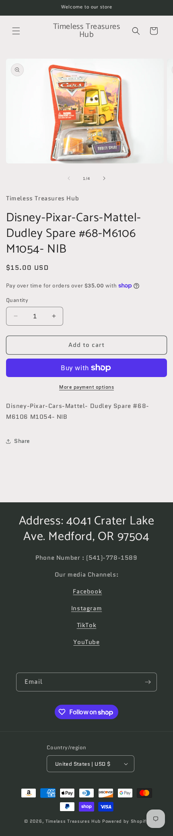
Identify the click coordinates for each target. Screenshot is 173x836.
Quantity (17, 300)
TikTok (87, 625)
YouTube (86, 642)
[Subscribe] (148, 682)
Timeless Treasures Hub (73, 821)
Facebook (87, 591)
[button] (16, 31)
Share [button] (22, 441)
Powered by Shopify (125, 821)
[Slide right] (104, 178)
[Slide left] (69, 178)
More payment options (86, 386)
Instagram (86, 608)
